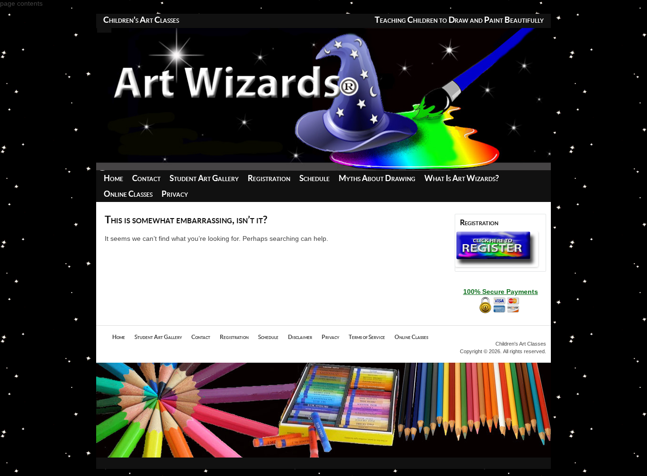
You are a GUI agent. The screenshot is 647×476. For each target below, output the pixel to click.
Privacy (175, 194)
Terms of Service (367, 337)
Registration (269, 178)
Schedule (314, 178)
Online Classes (128, 194)
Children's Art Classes (141, 20)
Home (113, 178)
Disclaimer (300, 337)
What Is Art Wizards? (461, 178)
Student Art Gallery (204, 178)
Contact (146, 178)
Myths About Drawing (377, 178)
